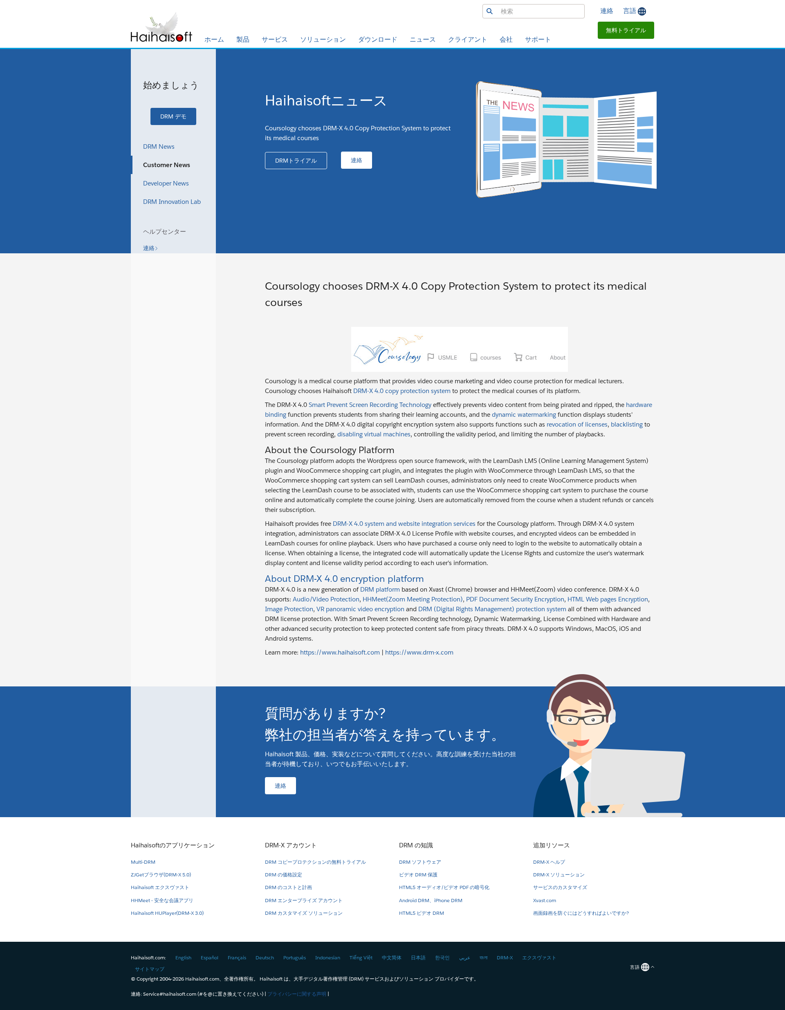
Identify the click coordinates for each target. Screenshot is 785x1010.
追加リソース (551, 845)
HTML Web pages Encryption (607, 599)
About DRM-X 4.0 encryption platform (344, 578)
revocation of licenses (577, 424)
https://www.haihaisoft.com (340, 652)
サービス (275, 39)
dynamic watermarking (524, 414)
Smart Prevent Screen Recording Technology (370, 405)
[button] (626, 30)
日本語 (418, 957)
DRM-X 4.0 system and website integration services (404, 523)
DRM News (159, 146)
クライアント (467, 39)
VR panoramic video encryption (360, 609)
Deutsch (265, 957)
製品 (242, 39)
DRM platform (380, 589)
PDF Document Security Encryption (515, 599)
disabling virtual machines (373, 434)
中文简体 (391, 957)
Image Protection (289, 609)
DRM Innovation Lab (172, 202)
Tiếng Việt (361, 957)
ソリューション (323, 39)
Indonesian (327, 957)
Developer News (166, 183)
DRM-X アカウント (291, 845)
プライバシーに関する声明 (296, 993)
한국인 (442, 957)
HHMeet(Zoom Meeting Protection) (413, 599)
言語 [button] (630, 11)
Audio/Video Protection (326, 599)
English (183, 957)
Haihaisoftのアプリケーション (173, 845)
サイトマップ (149, 968)
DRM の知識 (416, 845)
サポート (538, 39)
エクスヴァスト (539, 957)
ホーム (214, 39)
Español (209, 957)
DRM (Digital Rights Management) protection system (492, 609)
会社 (506, 39)
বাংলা (483, 957)
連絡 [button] (606, 11)
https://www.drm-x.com (419, 652)
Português (294, 957)
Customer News (166, 165)
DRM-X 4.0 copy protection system (402, 391)
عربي (464, 957)
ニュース (423, 39)
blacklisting (627, 424)
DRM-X (505, 957)
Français (237, 957)
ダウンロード (377, 39)
